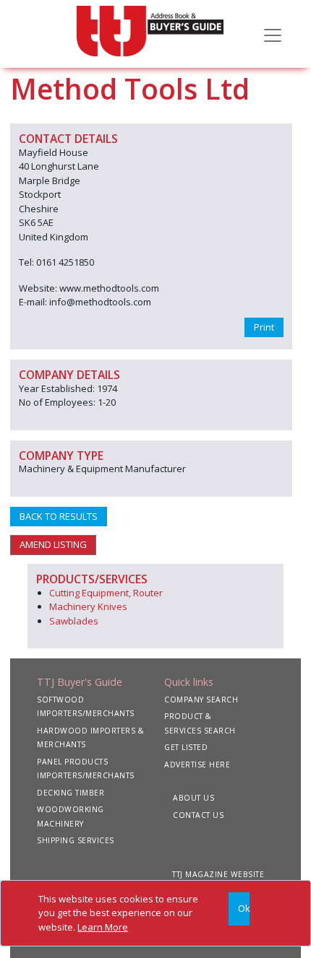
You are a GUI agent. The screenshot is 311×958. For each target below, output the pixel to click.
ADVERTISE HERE (197, 764)
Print (264, 327)
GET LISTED (186, 747)
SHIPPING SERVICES (75, 840)
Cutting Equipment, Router (106, 592)
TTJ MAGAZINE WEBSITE (218, 874)
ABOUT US (193, 798)
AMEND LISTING (53, 544)
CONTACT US (198, 815)
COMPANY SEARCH (201, 699)
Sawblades (73, 620)
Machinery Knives (88, 606)
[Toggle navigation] (272, 34)
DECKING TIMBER (70, 793)
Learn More (102, 926)
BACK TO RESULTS (59, 516)
